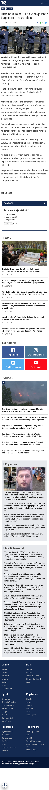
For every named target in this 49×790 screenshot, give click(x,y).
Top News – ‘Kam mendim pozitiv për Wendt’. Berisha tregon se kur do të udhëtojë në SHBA (22, 435)
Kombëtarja (6, 699)
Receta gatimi (31, 715)
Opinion (29, 669)
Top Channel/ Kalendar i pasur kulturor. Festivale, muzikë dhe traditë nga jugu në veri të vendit (23, 443)
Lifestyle (29, 702)
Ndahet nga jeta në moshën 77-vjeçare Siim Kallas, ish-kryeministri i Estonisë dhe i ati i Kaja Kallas (23, 331)
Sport (5, 694)
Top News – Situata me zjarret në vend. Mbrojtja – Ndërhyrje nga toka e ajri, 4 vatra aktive (23, 410)
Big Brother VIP (7, 732)
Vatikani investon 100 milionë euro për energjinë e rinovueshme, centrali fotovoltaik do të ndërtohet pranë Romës (23, 307)
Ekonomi (5, 679)
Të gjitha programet (9, 747)
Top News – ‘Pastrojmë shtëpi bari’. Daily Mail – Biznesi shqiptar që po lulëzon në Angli (22, 427)
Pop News (32, 694)
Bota (3, 9)
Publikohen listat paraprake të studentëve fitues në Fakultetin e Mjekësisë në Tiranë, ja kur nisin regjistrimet (24, 527)
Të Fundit (9, 9)
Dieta (28, 712)
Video (4, 685)
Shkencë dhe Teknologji (34, 679)
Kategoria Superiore (9, 702)
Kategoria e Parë (8, 705)
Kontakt (29, 738)
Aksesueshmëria (32, 750)
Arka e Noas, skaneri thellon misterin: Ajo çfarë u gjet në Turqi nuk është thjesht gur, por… (24, 535)
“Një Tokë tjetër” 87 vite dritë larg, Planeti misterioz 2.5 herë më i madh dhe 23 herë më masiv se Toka (24, 294)
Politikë (4, 669)
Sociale (4, 682)
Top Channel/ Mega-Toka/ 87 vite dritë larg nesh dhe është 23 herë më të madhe (23, 451)
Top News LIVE (7, 688)
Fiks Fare (5, 741)
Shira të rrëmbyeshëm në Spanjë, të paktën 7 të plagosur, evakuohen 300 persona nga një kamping (23, 283)
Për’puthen (6, 735)
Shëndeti (29, 708)
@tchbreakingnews (13, 367)
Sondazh (9, 203)
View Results (16, 224)
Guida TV (5, 751)
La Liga (4, 712)
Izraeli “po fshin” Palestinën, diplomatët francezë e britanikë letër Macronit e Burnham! (24, 320)
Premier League (7, 708)
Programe (7, 726)
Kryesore (11, 464)
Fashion (29, 705)
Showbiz (29, 699)
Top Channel (13, 354)
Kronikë (4, 673)
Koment (29, 673)
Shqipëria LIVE (7, 738)
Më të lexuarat (14, 548)
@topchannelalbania (36, 354)
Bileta (28, 735)
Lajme (5, 664)
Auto (28, 682)
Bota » (7, 238)
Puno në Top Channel (33, 741)
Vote (8, 224)
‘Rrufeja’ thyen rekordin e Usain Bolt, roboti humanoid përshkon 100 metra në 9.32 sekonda (22, 271)
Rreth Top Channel (33, 732)
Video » (8, 378)
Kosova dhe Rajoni (32, 676)
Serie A (4, 715)
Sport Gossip (6, 721)
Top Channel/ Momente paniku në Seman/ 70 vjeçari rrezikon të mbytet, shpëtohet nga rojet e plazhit (24, 418)
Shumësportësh (7, 718)
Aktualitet (5, 676)
